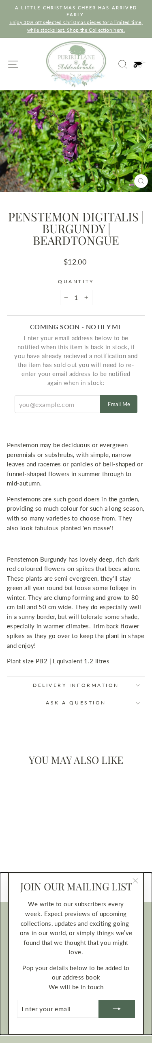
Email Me (119, 404)
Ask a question (76, 703)
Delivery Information (76, 685)
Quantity (76, 281)
